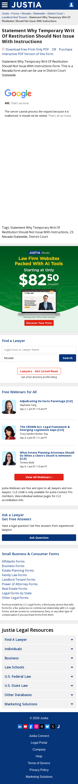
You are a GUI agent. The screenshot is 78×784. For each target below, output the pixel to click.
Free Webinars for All (19, 392)
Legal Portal (39, 742)
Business (12, 658)
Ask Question (39, 537)
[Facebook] (31, 726)
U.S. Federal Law (18, 676)
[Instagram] (36, 726)
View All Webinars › (39, 477)
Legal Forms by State (17, 593)
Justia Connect (39, 735)
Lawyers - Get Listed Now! (39, 371)
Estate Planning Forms (18, 570)
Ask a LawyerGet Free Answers (16, 517)
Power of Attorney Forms (20, 584)
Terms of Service (39, 763)
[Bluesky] (47, 726)
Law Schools (14, 667)
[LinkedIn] (20, 726)
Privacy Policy (39, 770)
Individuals (13, 648)
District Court (55, 13)
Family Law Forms (14, 575)
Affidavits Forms (13, 561)
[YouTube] (25, 726)
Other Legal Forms (15, 598)
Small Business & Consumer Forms (30, 554)
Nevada (26, 13)
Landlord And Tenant (14, 17)
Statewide (39, 13)
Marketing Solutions (21, 704)
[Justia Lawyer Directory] (58, 726)
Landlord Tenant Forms (18, 579)
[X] (53, 726)
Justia (5, 13)
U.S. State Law (16, 685)
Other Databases (18, 694)
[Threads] (42, 726)
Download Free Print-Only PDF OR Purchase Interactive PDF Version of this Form (37, 51)
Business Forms (13, 566)
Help (39, 756)
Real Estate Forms (14, 589)
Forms (15, 13)
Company (39, 749)
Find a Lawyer (13, 340)
